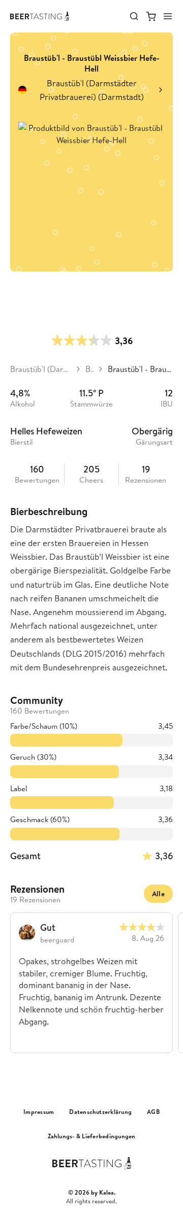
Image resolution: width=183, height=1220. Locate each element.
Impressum (38, 1112)
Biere (89, 369)
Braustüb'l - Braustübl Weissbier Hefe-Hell (140, 369)
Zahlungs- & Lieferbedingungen (92, 1136)
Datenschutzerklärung (100, 1112)
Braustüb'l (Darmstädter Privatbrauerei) (40, 369)
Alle (158, 894)
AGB (153, 1112)
